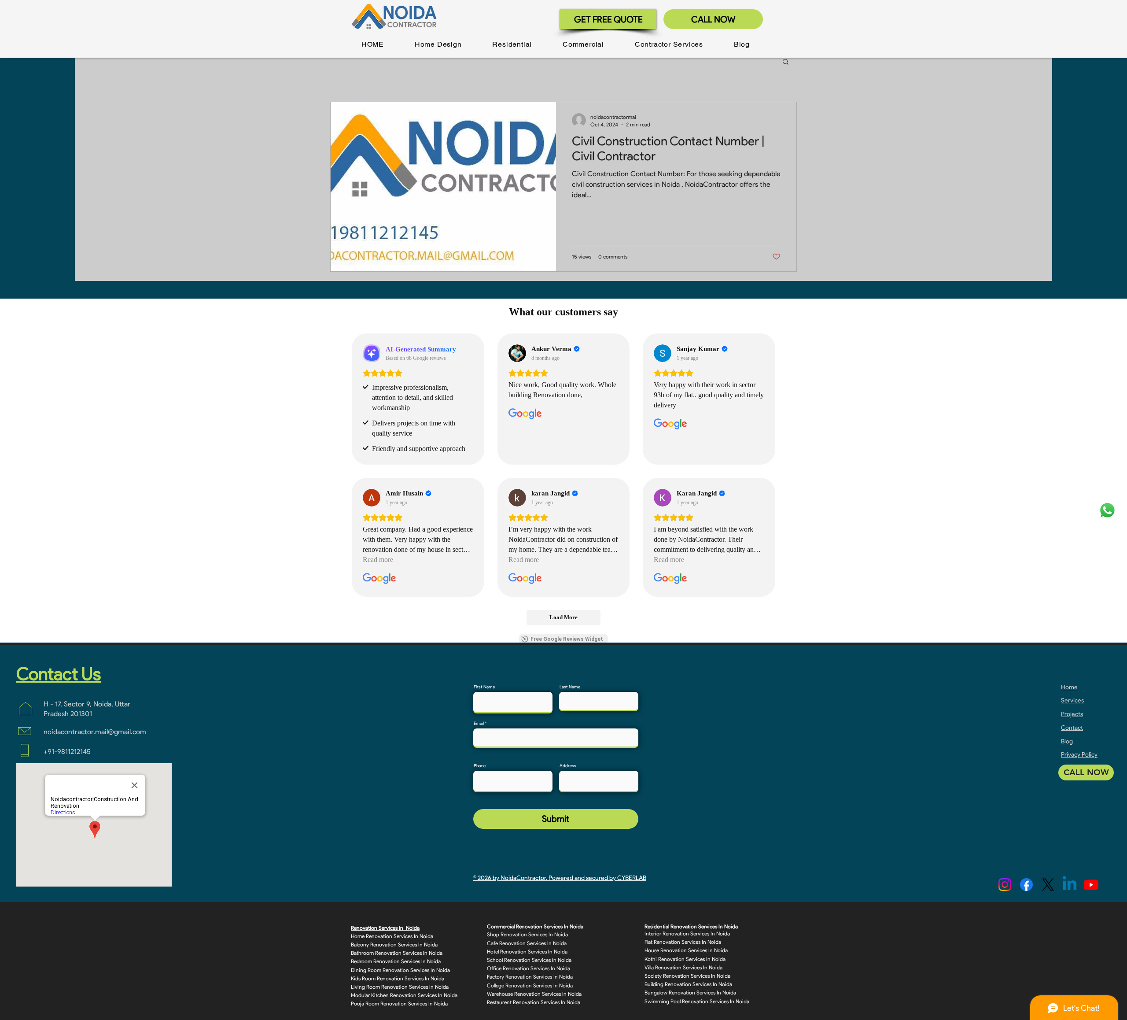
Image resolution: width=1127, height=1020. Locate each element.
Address (568, 766)
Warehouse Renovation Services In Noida (534, 993)
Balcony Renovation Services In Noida (394, 944)
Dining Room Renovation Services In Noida (400, 970)
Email (479, 723)
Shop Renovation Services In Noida (527, 934)
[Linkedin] (1069, 884)
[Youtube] (1091, 884)
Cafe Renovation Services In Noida (527, 943)
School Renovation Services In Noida (529, 960)
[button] (438, 44)
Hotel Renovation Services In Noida (527, 951)
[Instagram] (1004, 884)
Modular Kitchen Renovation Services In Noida (404, 995)
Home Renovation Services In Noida (392, 936)
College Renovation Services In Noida (530, 985)
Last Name (570, 687)
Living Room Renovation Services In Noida (400, 986)
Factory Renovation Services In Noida (530, 976)
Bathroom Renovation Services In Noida (396, 953)
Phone (480, 766)
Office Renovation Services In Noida (528, 968)
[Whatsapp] (1107, 510)
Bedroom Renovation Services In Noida (396, 961)
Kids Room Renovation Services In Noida (397, 978)
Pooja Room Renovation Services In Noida (399, 1003)
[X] (1048, 884)
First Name (484, 687)
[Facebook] (1026, 884)
